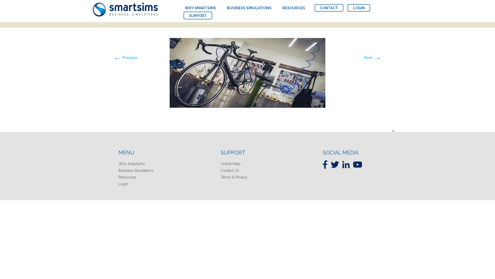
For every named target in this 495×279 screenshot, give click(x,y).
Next (373, 57)
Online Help (231, 164)
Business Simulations (136, 170)
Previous (125, 57)
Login (123, 184)
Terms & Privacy (234, 177)
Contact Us (230, 170)
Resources (127, 177)
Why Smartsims (132, 164)
